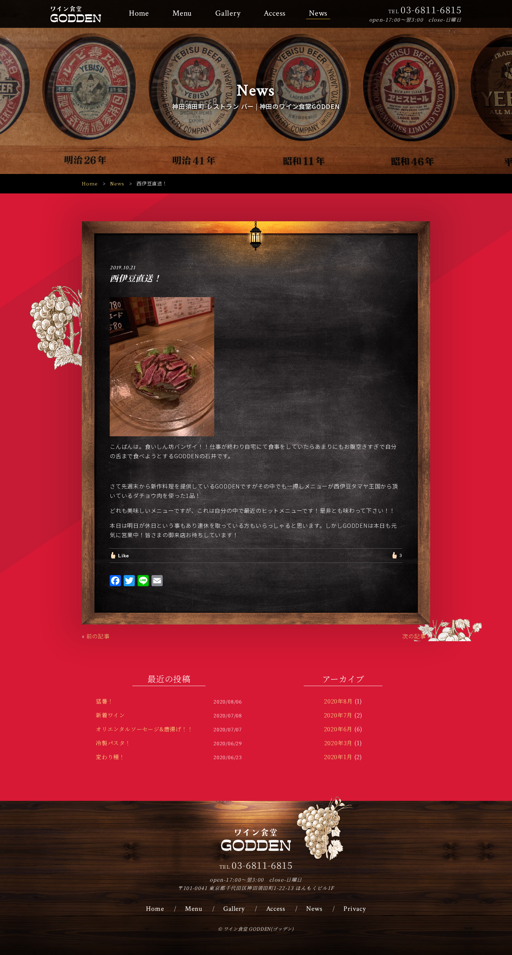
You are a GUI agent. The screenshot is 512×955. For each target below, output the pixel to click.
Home (139, 13)
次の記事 (414, 636)
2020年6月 (338, 729)
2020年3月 (338, 743)
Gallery (228, 13)
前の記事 (98, 636)
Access (275, 13)
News (318, 13)
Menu (182, 13)
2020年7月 (338, 715)
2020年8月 (338, 701)
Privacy (354, 908)
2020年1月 (338, 757)
